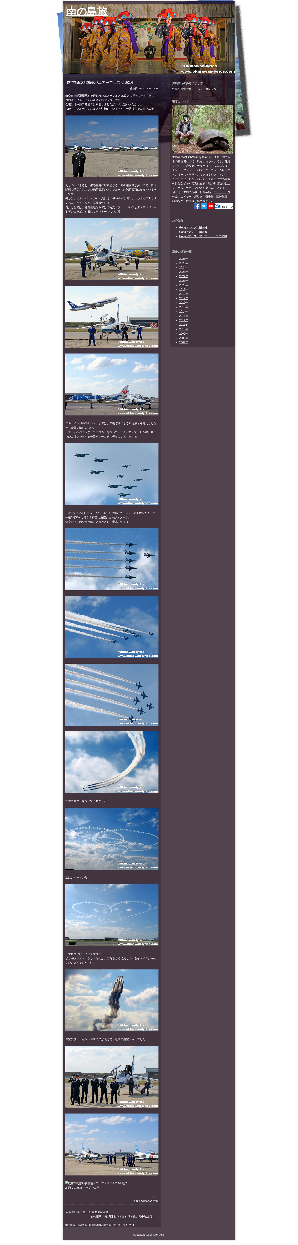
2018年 (183, 293)
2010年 (183, 329)
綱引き (198, 196)
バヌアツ (202, 170)
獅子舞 (209, 196)
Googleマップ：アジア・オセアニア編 (203, 236)
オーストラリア (187, 174)
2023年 (183, 271)
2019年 (183, 289)
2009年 (183, 333)
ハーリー (219, 192)
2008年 (183, 337)
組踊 (175, 201)
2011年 (183, 324)
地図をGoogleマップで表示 (82, 1187)
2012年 (183, 320)
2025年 (183, 263)
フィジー (188, 170)
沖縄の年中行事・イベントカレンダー (195, 88)
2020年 (183, 285)
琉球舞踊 (221, 196)
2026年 (183, 258)
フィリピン (187, 179)
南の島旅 (87, 11)
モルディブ (215, 179)
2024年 (183, 267)
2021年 (183, 280)
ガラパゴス (204, 165)
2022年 (183, 276)
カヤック (191, 187)
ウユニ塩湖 (220, 165)
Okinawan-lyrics (143, 1234)
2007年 (183, 342)
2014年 (183, 311)
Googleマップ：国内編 (193, 227)
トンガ (176, 170)
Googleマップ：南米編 (193, 231)
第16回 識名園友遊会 (95, 1212)
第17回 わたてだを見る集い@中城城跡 (129, 1216)
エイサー (186, 196)
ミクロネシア (208, 174)
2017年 (183, 298)
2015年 (183, 307)
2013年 (183, 315)
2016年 (183, 302)
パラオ (201, 179)
